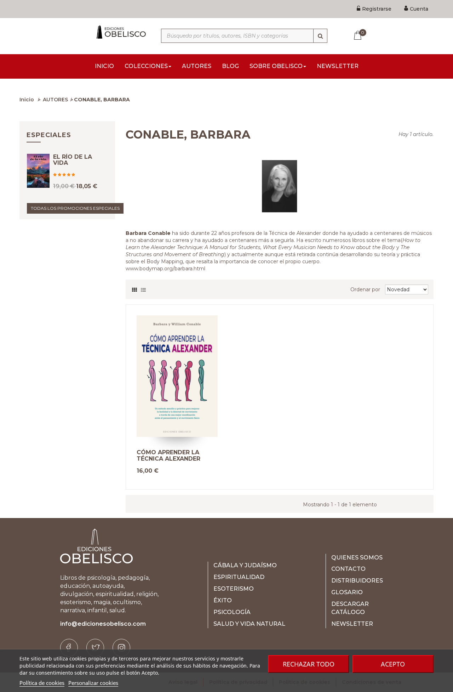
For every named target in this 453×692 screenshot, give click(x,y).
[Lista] (143, 288)
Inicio (26, 99)
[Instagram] (121, 648)
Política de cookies (41, 682)
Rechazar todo (308, 664)
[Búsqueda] (320, 36)
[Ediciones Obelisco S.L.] (120, 32)
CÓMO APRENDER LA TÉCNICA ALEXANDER (168, 455)
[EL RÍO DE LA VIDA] (38, 171)
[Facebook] (69, 648)
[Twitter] (95, 648)
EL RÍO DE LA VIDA (72, 160)
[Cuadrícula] (134, 288)
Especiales (49, 135)
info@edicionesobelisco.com (103, 623)
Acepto (393, 664)
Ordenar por (365, 289)
